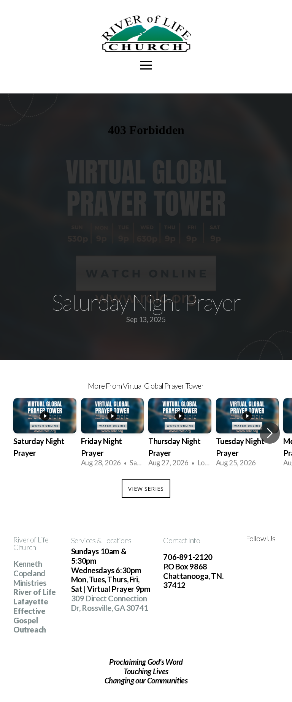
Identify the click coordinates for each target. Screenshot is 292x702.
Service (81, 540)
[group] (44, 433)
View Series (145, 488)
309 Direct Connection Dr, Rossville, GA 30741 (109, 603)
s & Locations (112, 540)
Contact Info (181, 540)
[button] (270, 433)
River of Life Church (31, 543)
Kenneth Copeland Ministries (29, 573)
